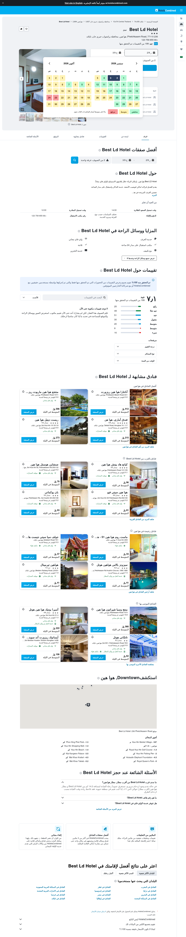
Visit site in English (74, 3)
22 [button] (123, 97)
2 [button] (117, 78)
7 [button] (130, 84)
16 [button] (117, 91)
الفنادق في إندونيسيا (103, 890)
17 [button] (110, 91)
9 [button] (117, 84)
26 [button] (97, 97)
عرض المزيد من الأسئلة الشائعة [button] (109, 809)
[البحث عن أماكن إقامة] (181, 24)
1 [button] (123, 78)
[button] (3, 3)
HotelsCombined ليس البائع (142, 919)
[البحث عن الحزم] (181, 35)
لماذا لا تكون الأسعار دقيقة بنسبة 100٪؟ (137, 929)
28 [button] (130, 104)
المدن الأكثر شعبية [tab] (126, 873)
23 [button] (117, 97)
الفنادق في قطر (104, 887)
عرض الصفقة (98, 412)
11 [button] (104, 84)
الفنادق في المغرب (148, 887)
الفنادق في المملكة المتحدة (145, 898)
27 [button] (136, 104)
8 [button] (123, 84)
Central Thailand (125, 21)
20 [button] (136, 97)
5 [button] (97, 78)
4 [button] (104, 78)
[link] (138, 446)
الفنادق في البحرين (148, 894)
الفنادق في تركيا (149, 890)
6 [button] (136, 84)
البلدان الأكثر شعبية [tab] (146, 873)
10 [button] (110, 84)
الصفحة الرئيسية (152, 21)
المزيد (154, 195)
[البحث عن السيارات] (181, 30)
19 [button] (97, 91)
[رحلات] (181, 49)
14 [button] (130, 91)
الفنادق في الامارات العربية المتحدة (51, 890)
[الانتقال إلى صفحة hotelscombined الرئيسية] (165, 10)
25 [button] (104, 97)
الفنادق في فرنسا (58, 894)
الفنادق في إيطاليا (104, 898)
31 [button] (49, 104)
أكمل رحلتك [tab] (108, 873)
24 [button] (110, 97)
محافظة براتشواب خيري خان (100, 21)
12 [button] (97, 84)
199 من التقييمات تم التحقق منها (134, 43)
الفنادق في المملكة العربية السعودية (50, 887)
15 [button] (123, 91)
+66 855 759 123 (149, 39)
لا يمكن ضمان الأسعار (98, 911)
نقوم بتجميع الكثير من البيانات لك (140, 924)
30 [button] (117, 104)
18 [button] (104, 91)
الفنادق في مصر (104, 894)
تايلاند (141, 21)
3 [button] (110, 78)
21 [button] (130, 97)
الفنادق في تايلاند (58, 898)
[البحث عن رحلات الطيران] (181, 18)
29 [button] (123, 104)
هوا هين (79, 21)
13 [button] (136, 91)
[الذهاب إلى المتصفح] (181, 41)
